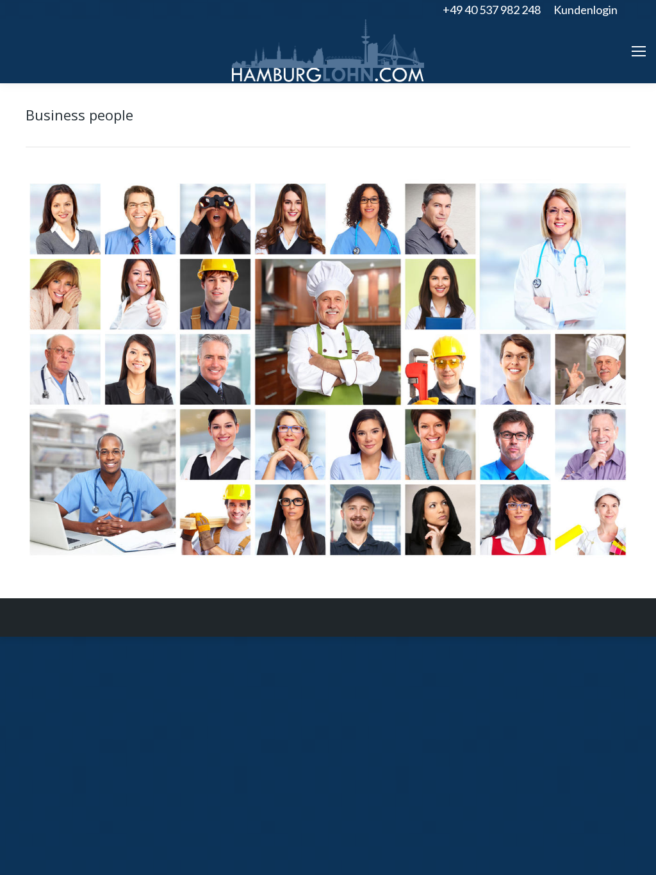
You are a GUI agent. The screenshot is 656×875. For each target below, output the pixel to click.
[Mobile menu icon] (638, 51)
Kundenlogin (586, 10)
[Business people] (328, 369)
